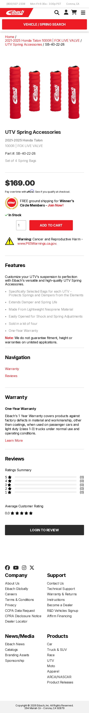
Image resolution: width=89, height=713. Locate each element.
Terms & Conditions (19, 599)
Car (49, 644)
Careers (11, 594)
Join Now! (55, 205)
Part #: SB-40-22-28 (20, 153)
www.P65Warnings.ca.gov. (37, 243)
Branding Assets (17, 655)
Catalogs (11, 649)
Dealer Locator (16, 621)
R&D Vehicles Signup (62, 610)
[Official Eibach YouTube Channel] (15, 568)
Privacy (10, 605)
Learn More (14, 440)
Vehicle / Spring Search (44, 24)
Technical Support (61, 589)
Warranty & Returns (62, 594)
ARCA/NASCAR (59, 677)
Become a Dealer (60, 605)
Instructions (56, 599)
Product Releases (60, 682)
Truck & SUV (57, 649)
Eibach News (15, 644)
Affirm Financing (59, 616)
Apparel (53, 671)
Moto (51, 666)
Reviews (11, 376)
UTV (50, 660)
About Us (12, 583)
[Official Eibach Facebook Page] (7, 568)
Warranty (12, 369)
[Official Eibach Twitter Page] (31, 568)
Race (50, 655)
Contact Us (55, 583)
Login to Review (44, 530)
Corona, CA (72, 3)
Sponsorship (14, 660)
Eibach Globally (16, 589)
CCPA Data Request (20, 610)
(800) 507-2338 (15, 3)
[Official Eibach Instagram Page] (24, 568)
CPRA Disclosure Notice (23, 616)
